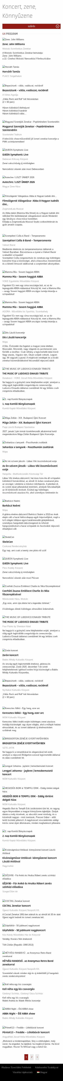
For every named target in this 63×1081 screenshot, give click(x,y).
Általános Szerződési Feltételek (16, 1067)
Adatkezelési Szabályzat (46, 1067)
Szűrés (31, 26)
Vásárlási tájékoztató (22, 1072)
